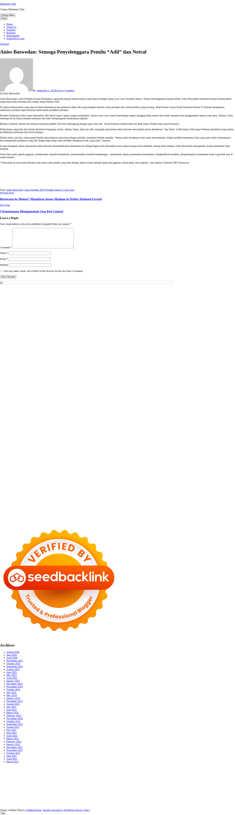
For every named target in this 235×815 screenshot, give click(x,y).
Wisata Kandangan (169, 793)
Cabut (194, 799)
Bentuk (178, 799)
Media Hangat (158, 804)
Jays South (153, 773)
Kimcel (66, 767)
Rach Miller (85, 778)
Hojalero (184, 775)
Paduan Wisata (144, 796)
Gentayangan (103, 801)
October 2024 (13, 689)
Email (4, 259)
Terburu (186, 799)
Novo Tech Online (170, 775)
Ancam (77, 799)
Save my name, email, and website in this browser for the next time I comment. (43, 271)
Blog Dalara (169, 770)
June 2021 (11, 756)
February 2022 (13, 741)
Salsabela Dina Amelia (204, 793)
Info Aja (212, 796)
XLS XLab (19, 787)
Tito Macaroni (31, 790)
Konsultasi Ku (27, 804)
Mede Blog (90, 781)
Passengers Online (79, 770)
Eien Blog (211, 775)
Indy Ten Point (112, 784)
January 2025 (13, 681)
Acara (20, 799)
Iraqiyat (127, 781)
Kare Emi (53, 781)
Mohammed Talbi (163, 781)
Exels (103, 778)
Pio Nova (136, 781)
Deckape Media (76, 787)
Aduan (216, 799)
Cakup (209, 799)
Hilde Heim (41, 770)
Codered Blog (104, 781)
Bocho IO (132, 787)
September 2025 (14, 666)
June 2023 (11, 709)
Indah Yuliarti (201, 796)
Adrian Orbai (158, 778)
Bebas (154, 799)
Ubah (65, 801)
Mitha (122, 773)
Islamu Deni (29, 773)
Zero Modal (222, 767)
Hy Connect (41, 775)
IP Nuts (167, 784)
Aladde (194, 773)
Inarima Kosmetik (84, 784)
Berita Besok (64, 796)
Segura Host (219, 778)
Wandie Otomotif (122, 793)
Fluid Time (117, 781)
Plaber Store (209, 767)
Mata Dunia (103, 790)
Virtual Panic (105, 775)
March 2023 (12, 712)
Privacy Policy (82, 810)
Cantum (202, 799)
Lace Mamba (114, 767)
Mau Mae (145, 790)
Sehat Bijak (223, 796)
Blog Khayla (152, 793)
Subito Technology (147, 767)
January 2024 (13, 698)
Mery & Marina (197, 775)
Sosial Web (77, 796)
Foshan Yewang (194, 767)
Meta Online (100, 773)
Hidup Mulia (46, 778)
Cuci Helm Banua (63, 793)
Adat (35, 799)
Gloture (122, 778)
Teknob (113, 790)
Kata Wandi (78, 793)
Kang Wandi (107, 793)
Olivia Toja (66, 773)
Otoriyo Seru (177, 784)
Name (4, 253)
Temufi (20, 781)
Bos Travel (90, 790)
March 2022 (12, 738)
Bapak (113, 801)
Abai (41, 799)
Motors (3, 767)
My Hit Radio (214, 773)
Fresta (162, 773)
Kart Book (112, 778)
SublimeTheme (33, 810)
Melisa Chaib (79, 773)
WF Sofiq (229, 775)
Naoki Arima (186, 787)
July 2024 (11, 692)
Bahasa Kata (172, 804)
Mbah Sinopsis (133, 773)
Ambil (58, 799)
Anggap (21, 801)
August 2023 (13, 704)
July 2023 (11, 707)
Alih (52, 799)
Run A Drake (105, 787)
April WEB (172, 773)
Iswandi (49, 793)
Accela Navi (13, 770)
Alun (46, 799)
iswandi (4, 793)
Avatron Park (142, 770)
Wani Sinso (184, 773)
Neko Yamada (179, 767)
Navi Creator (208, 790)
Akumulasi (67, 799)
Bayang (124, 799)
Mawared (46, 784)
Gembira (173, 801)
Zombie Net (154, 775)
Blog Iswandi (139, 793)
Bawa (136, 799)
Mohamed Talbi (8, 4)
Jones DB (62, 790)
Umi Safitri (187, 796)
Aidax (31, 775)
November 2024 (14, 686)
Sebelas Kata (114, 796)
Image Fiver (56, 767)
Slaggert (202, 773)
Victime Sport (155, 784)
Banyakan (133, 801)
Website (4, 265)
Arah (98, 799)
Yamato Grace (15, 773)
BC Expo (204, 781)
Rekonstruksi (21, 778)
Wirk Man (163, 790)
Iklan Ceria (224, 770)
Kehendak (208, 801)
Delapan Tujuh (41, 767)
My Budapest (91, 787)
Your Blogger (90, 796)
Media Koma (50, 796)
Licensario (98, 784)
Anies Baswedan (14, 190)
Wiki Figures (164, 767)
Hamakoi (61, 775)
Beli (131, 799)
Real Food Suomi (32, 784)
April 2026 (11, 657)
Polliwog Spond (129, 767)
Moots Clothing (90, 775)
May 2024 (11, 695)
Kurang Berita (7, 796)
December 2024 (14, 683)
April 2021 (11, 758)
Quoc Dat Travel (97, 770)
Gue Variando (217, 784)
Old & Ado (203, 784)
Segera (192, 801)
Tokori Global (60, 787)
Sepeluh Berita (112, 804)
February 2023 (13, 715)
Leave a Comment (65, 90)
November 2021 (14, 750)
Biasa (171, 799)
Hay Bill (162, 787)
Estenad (52, 775)
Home (9, 24)
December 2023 (14, 701)
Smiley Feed (145, 778)
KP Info (24, 775)
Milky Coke (191, 784)
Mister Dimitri (7, 778)
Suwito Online (194, 790)
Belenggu (162, 799)
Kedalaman (153, 801)
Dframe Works (27, 770)
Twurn (179, 770)
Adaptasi (28, 799)
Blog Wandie (186, 793)
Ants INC (64, 770)
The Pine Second (187, 778)
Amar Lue (42, 781)
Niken (183, 790)
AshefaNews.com (15, 38)
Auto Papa (129, 770)
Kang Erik (134, 790)
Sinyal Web (37, 796)
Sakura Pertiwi (159, 796)
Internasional (12, 35)
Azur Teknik (27, 767)
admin (40, 90)
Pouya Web (78, 781)
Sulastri (131, 775)
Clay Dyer (143, 787)
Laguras (96, 778)
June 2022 (11, 732)
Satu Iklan (103, 796)
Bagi (104, 799)
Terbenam (145, 799)
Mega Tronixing (204, 778)
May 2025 (11, 675)
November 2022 (14, 718)
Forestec (153, 787)
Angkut (85, 799)
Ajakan (224, 799)
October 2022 (13, 721)
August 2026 (13, 652)
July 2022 (11, 730)
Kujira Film (30, 781)
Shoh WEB (141, 775)
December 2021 (14, 747)
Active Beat (47, 787)
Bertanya (4, 799)
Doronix (89, 767)
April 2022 (11, 735)
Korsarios (56, 784)
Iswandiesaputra (16, 793)
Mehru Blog (42, 773)
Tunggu (73, 801)
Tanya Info (144, 804)
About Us (11, 27)
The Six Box (126, 784)
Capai (50, 801)
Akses (14, 801)
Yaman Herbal (33, 787)
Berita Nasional (23, 796)
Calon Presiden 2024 (34, 190)
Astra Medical (141, 784)
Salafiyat (214, 770)
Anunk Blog (14, 767)
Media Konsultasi (130, 804)
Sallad (220, 775)
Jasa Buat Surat (74, 775)
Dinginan (122, 801)
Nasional (10, 30)
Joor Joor (177, 781)
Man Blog (174, 790)
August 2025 (13, 669)
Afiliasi (13, 799)
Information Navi (47, 790)
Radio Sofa (221, 790)
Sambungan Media (9, 804)
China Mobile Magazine (66, 778)
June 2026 (11, 655)
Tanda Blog (99, 804)
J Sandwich (199, 787)
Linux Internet (213, 787)
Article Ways (216, 781)
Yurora (90, 773)
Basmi (110, 799)
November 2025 (14, 660)
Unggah (58, 801)
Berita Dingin (56, 804)
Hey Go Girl (100, 767)
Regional (11, 32)
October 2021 (13, 753)
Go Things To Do (14, 790)
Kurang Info (223, 793)
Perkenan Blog (71, 804)
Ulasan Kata (89, 801)
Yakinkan (183, 801)
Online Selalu (129, 796)
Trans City (123, 790)
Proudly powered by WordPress (59, 810)
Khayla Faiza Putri (34, 793)
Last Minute (68, 784)
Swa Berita (54, 773)
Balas (117, 799)
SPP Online (132, 778)
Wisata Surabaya (75, 790)
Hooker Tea (10, 781)
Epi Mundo (189, 770)
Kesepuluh (219, 801)
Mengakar (5, 801)
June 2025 (11, 672)
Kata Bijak (113, 773)
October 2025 (13, 663)
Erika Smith (172, 778)
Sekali (199, 801)
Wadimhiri (53, 770)
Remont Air (173, 787)
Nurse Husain (120, 775)
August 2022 (13, 727)
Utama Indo (13, 775)
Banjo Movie (119, 787)
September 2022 (14, 724)
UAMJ (9, 787)
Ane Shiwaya (65, 781)
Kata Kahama (202, 770)
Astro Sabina (155, 770)
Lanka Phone (77, 767)
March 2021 (12, 761)
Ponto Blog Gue (191, 781)
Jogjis (144, 773)
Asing (92, 799)
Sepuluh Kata (42, 804)
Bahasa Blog (85, 804)
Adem (232, 799)
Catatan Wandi (92, 793)
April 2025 (11, 678)
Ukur (80, 801)
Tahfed (153, 790)
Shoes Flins (148, 781)
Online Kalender (13, 784)
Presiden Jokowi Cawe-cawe (60, 190)
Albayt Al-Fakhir (114, 770)
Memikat (164, 801)
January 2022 (13, 744)
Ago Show (34, 778)
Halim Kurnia (174, 796)
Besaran (143, 801)
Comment (6, 247)
